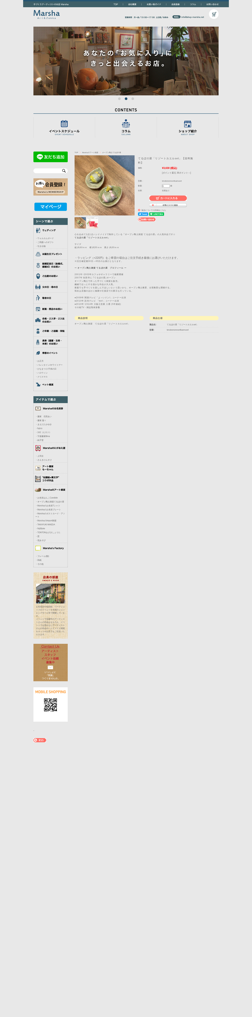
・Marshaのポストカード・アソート (50, 515)
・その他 (39, 564)
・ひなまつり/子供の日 (45, 369)
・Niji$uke (40, 528)
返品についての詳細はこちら (153, 210)
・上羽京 (39, 456)
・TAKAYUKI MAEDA (45, 524)
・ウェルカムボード (44, 238)
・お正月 (39, 361)
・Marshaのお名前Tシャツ (47, 505)
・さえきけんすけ (43, 460)
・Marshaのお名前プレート (48, 509)
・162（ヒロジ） (43, 432)
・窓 (37, 536)
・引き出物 (40, 246)
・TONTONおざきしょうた (47, 532)
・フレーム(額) (42, 556)
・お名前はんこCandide (46, 498)
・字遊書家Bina (42, 436)
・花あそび (40, 540)
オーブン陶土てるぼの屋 (111, 152)
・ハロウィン (41, 373)
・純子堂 (39, 440)
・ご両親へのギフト (44, 242)
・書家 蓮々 (40, 420)
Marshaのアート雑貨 (90, 152)
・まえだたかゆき (43, 424)
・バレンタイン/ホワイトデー (49, 365)
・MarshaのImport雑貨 (45, 520)
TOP (76, 152)
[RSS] (39, 740)
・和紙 (38, 560)
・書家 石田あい (43, 416)
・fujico (38, 428)
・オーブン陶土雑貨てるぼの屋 (49, 502)
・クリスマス (41, 377)
